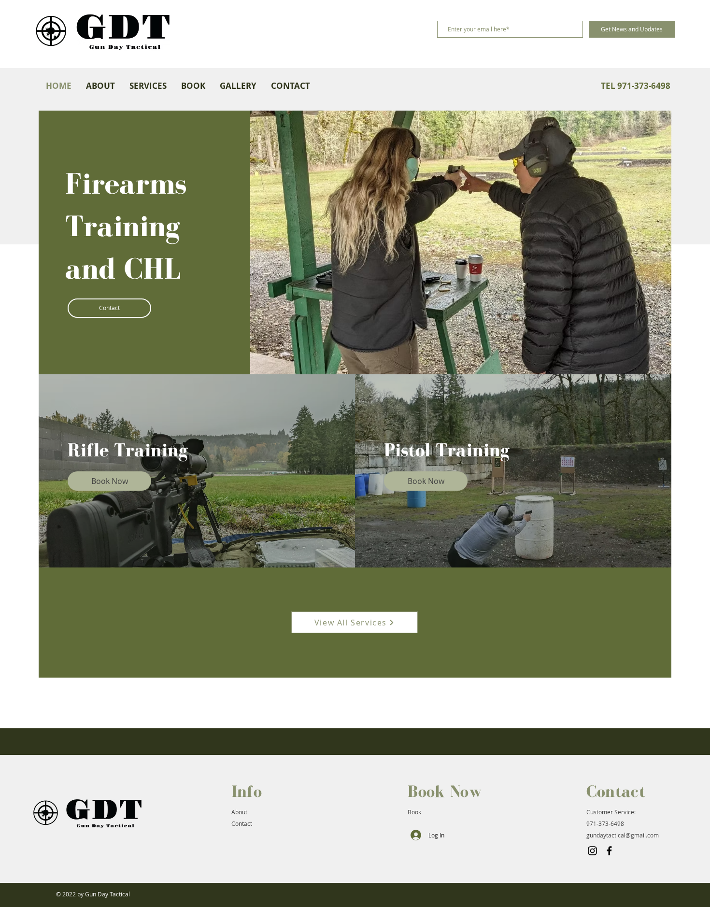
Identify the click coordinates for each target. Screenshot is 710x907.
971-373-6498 (605, 823)
